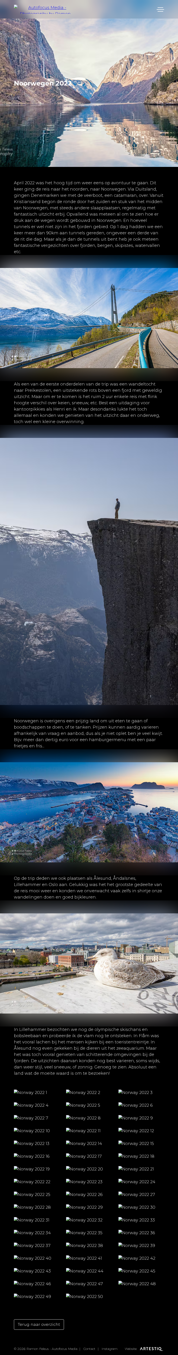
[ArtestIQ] (151, 1349)
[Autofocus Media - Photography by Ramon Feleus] (45, 9)
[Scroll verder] (89, 364)
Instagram (110, 1349)
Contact (89, 1349)
